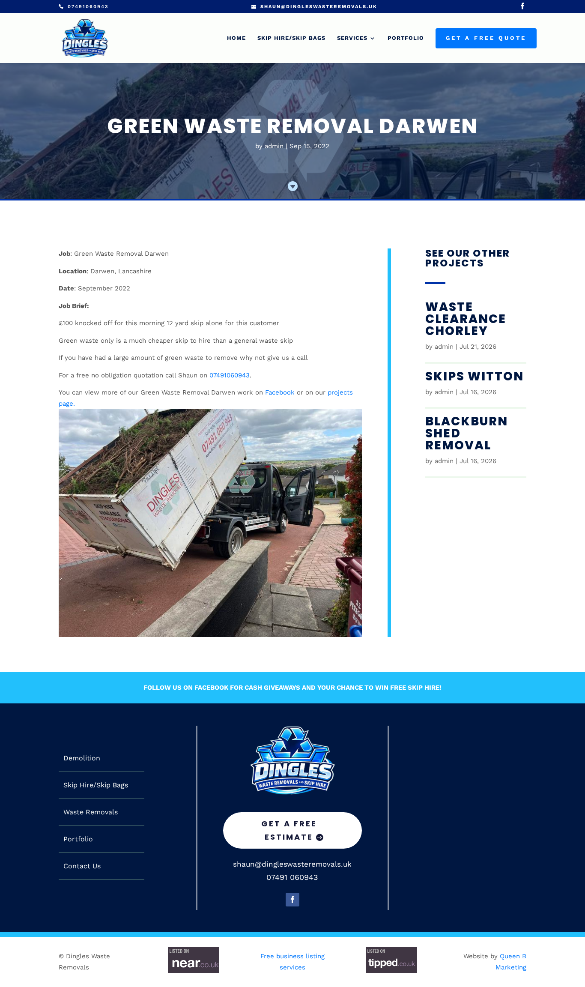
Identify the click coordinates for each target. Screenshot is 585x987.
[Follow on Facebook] (292, 899)
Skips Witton (474, 376)
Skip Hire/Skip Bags (291, 38)
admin (274, 146)
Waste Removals (90, 812)
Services (352, 38)
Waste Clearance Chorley (465, 319)
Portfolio (406, 38)
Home (236, 38)
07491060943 (229, 375)
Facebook (280, 392)
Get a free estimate (289, 830)
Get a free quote (486, 38)
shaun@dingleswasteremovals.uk (292, 864)
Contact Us (82, 866)
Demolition (81, 758)
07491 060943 (292, 877)
